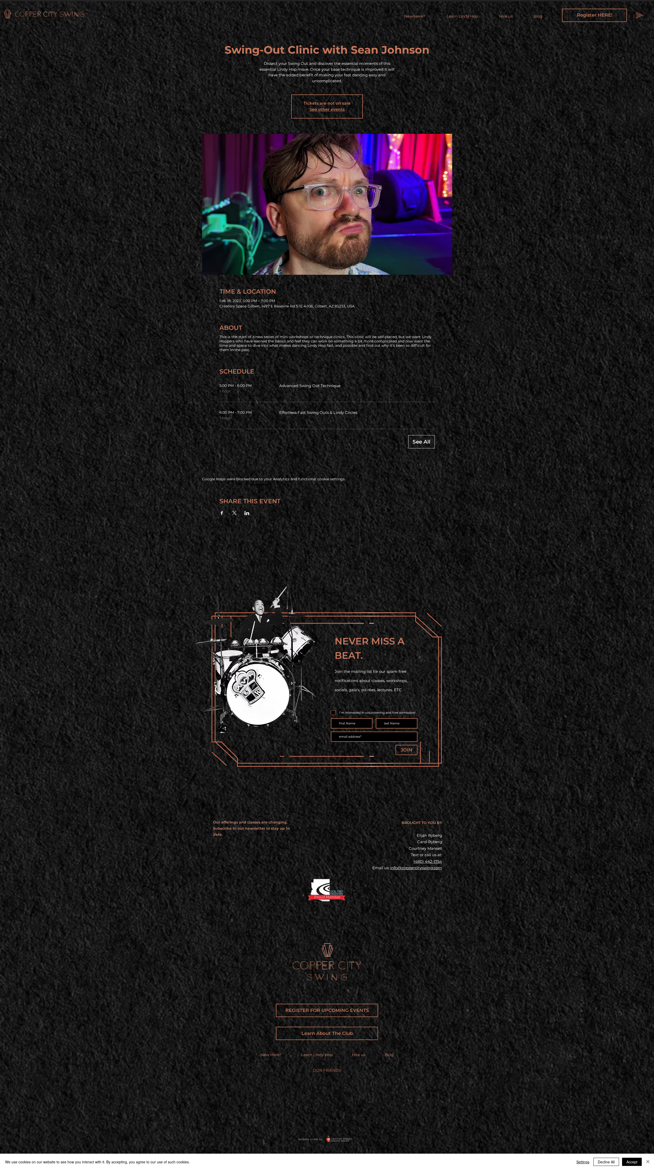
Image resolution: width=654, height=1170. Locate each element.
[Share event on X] (234, 513)
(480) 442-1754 (428, 861)
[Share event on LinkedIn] (246, 513)
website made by (310, 1139)
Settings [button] (582, 1161)
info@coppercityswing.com (416, 867)
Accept (631, 1161)
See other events (327, 109)
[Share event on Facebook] (221, 513)
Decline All (606, 1161)
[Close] (648, 1162)
